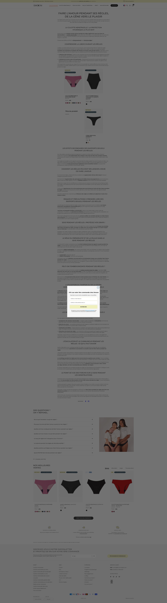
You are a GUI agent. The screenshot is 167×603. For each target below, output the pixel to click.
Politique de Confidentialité (89, 310)
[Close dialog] (98, 287)
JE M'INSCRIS (83, 306)
